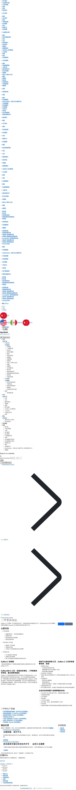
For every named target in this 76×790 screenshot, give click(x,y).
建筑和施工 (5, 42)
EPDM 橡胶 (5, 70)
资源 (4, 779)
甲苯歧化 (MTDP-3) (8, 716)
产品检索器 (5, 103)
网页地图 (5, 781)
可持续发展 (5, 21)
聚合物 (4, 80)
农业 (3, 39)
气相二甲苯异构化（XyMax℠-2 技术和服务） (15, 718)
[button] (4, 315)
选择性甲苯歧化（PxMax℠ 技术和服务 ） (14, 715)
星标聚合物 (5, 91)
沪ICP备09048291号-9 (26, 788)
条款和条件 (6, 777)
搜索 (2, 460)
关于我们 (4, 18)
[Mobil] (4, 767)
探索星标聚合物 (6, 232)
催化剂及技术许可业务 (8, 464)
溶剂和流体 (5, 82)
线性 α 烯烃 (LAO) (7, 74)
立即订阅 (2, 761)
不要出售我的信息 (8, 782)
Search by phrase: (5, 458)
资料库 (4, 110)
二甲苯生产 (5, 539)
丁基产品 (4, 67)
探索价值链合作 (6, 114)
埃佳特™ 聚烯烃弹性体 (8, 242)
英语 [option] (8, 322)
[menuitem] (5, 303)
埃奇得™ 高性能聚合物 (8, 234)
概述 (3, 16)
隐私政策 (5, 775)
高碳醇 (4, 72)
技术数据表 (5, 99)
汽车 (3, 40)
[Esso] (4, 770)
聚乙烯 (4, 213)
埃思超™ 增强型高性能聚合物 (9, 236)
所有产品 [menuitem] (4, 341)
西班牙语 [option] (20, 322)
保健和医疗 (5, 48)
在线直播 (4, 29)
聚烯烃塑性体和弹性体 (8, 216)
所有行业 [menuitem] (4, 396)
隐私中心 (5, 773)
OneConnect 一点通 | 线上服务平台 (11, 101)
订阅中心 (4, 108)
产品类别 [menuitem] (7, 345)
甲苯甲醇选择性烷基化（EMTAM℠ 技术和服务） (16, 711)
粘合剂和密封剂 (6, 37)
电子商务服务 (6, 112)
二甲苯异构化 (6, 614)
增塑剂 (4, 78)
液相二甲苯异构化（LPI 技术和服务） (13, 720)
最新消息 (62, 730)
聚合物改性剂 (6, 215)
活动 (3, 25)
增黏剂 (4, 85)
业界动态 (62, 731)
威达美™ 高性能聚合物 (8, 240)
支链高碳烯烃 (6, 65)
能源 (3, 53)
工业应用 (4, 51)
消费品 (4, 46)
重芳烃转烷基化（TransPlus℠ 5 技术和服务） (15, 713)
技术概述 (4, 23)
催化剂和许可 (6, 69)
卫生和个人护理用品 (7, 50)
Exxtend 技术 (6, 243)
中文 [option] (31, 322)
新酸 (3, 76)
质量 (3, 20)
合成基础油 (5, 57)
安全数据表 (5, 105)
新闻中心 (4, 27)
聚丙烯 (4, 218)
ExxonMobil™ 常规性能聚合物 (10, 238)
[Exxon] (4, 765)
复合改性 (4, 44)
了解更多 (5, 750)
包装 (3, 55)
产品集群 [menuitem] (7, 380)
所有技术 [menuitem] (4, 418)
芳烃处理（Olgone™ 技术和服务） (12, 722)
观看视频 (5, 740)
